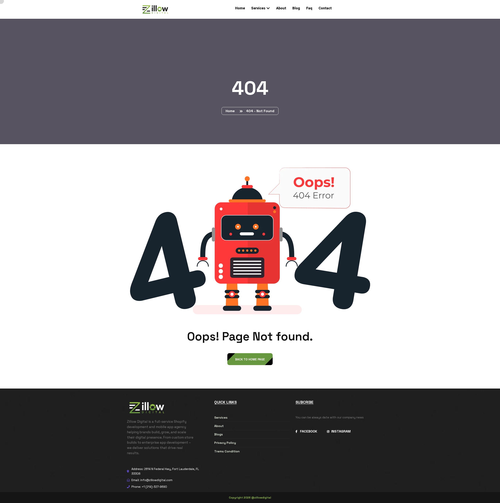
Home (231, 111)
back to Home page (250, 359)
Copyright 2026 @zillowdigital (250, 497)
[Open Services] (268, 8)
